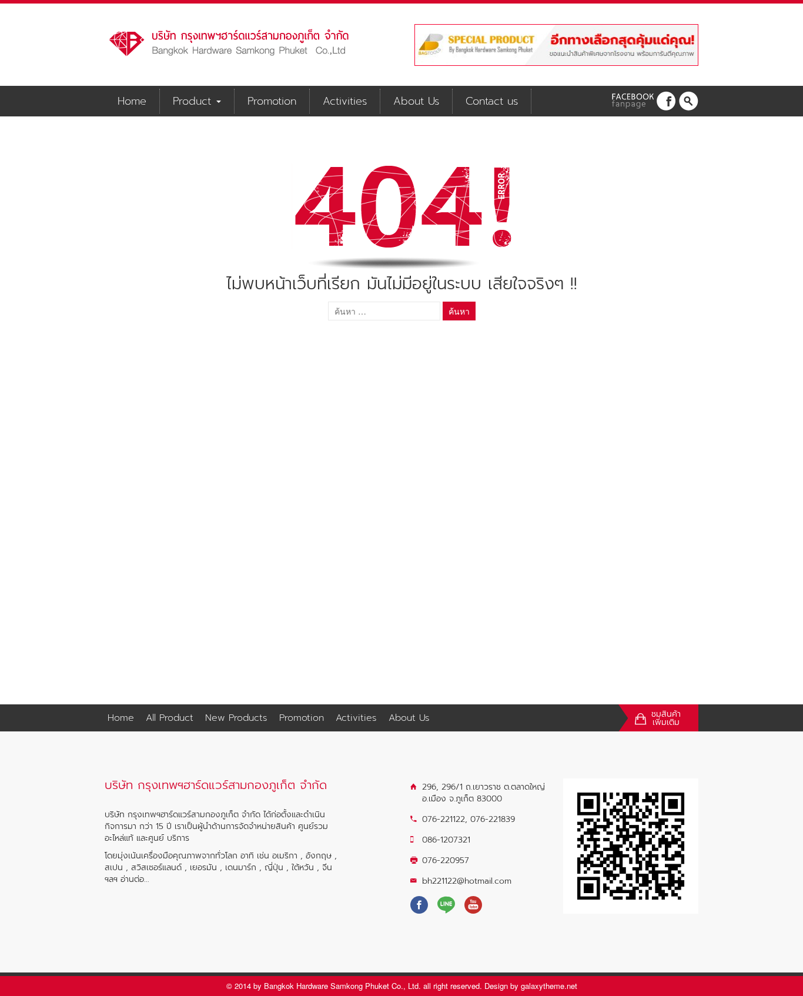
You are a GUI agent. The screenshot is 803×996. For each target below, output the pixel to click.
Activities (345, 101)
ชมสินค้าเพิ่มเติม (666, 718)
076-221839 (492, 819)
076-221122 (443, 819)
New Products (236, 718)
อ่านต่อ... (135, 879)
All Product (169, 718)
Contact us (492, 101)
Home (132, 101)
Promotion (271, 101)
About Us (416, 101)
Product (194, 101)
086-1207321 (446, 840)
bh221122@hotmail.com (466, 881)
